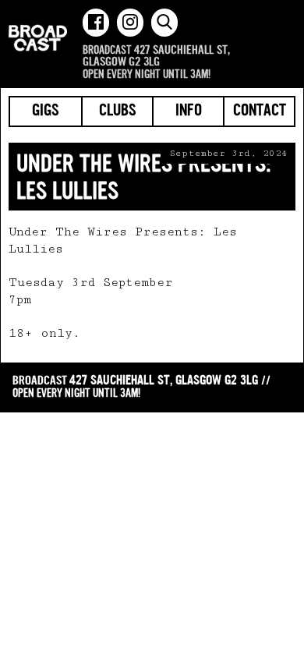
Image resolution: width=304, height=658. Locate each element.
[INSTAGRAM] (130, 23)
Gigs (45, 111)
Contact (259, 111)
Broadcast (38, 38)
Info (188, 111)
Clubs (117, 111)
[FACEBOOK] (96, 23)
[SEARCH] (164, 23)
